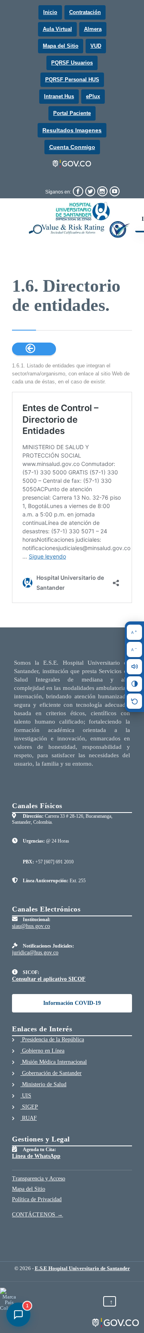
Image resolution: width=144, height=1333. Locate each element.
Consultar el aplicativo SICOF (49, 979)
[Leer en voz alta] (134, 666)
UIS (25, 1096)
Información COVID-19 (72, 1003)
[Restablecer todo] (134, 701)
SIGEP (29, 1107)
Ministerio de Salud (43, 1084)
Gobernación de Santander (51, 1073)
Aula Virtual (57, 29)
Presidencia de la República (52, 1040)
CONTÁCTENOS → (37, 1215)
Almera (93, 29)
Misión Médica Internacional (53, 1062)
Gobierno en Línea (42, 1051)
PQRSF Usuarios (72, 63)
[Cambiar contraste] (134, 684)
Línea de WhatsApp (36, 1156)
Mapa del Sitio (60, 46)
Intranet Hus (59, 96)
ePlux (93, 96)
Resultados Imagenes (72, 130)
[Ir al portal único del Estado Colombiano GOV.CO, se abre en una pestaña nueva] (72, 164)
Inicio (50, 12)
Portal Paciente (72, 113)
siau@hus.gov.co (31, 926)
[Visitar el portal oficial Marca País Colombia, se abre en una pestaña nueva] (9, 1299)
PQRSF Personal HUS (72, 80)
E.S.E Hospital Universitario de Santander (82, 1268)
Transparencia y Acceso (38, 1179)
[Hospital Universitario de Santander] (79, 219)
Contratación (85, 12)
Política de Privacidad (37, 1199)
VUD (95, 46)
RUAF (28, 1118)
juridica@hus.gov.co (35, 953)
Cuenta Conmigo (72, 147)
